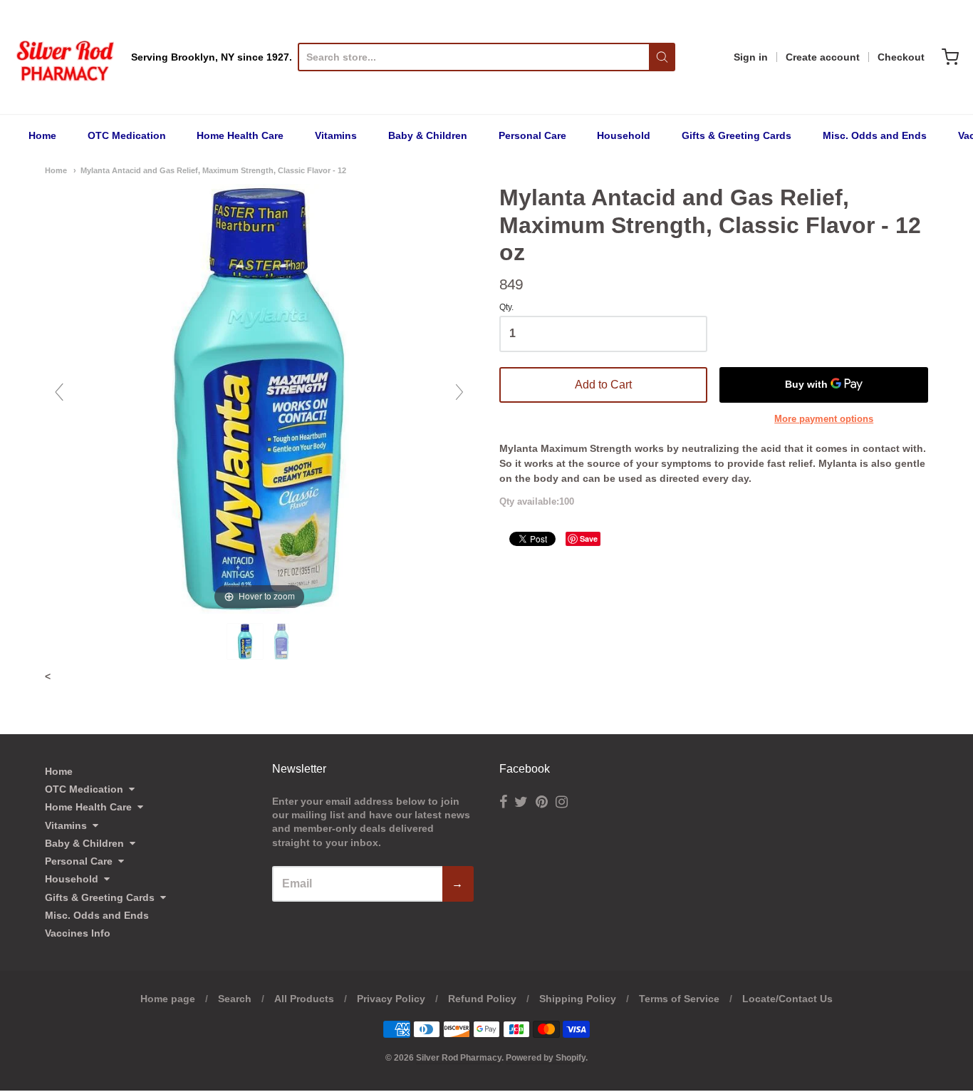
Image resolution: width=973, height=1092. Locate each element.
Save (589, 538)
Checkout (901, 57)
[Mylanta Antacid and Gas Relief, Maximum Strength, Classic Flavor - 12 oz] (246, 641)
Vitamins (336, 135)
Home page (167, 998)
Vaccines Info (77, 933)
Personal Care (532, 135)
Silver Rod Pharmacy (458, 1058)
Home (42, 135)
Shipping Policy (577, 998)
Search (234, 998)
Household (623, 135)
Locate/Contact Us (787, 998)
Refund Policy (482, 998)
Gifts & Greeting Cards (736, 135)
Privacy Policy (391, 998)
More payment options (823, 418)
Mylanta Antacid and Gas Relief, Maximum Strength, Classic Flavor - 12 (213, 170)
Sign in (751, 57)
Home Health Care (240, 135)
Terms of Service (679, 998)
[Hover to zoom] (259, 397)
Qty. (506, 307)
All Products (304, 998)
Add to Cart (603, 384)
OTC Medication (127, 135)
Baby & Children (427, 135)
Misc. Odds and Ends (875, 135)
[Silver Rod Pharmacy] (64, 57)
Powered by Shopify (546, 1058)
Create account (823, 57)
